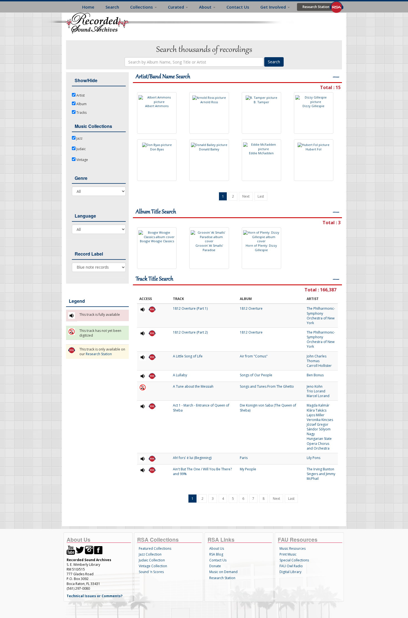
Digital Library (290, 571)
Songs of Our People (256, 375)
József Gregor (317, 424)
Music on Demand (223, 571)
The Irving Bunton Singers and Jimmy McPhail (321, 474)
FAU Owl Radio (291, 566)
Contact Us (237, 7)
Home (88, 7)
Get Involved (273, 7)
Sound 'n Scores (151, 571)
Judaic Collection (152, 560)
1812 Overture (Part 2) (190, 332)
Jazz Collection (150, 554)
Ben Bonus (315, 375)
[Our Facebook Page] (98, 550)
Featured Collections (155, 548)
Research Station (316, 6)
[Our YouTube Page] (71, 550)
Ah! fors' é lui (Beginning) (192, 457)
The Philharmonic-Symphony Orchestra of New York (321, 315)
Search (112, 7)
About (206, 7)
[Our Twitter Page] (80, 550)
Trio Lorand (316, 391)
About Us (216, 548)
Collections (142, 7)
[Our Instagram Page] (89, 550)
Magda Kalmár (318, 405)
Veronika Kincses (320, 419)
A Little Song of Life (188, 356)
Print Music (287, 554)
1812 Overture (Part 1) (190, 308)
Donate (215, 566)
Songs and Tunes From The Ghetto (267, 386)
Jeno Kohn (315, 386)
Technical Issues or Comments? (94, 596)
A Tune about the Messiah (193, 386)
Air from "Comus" (254, 356)
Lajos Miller (315, 415)
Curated (176, 7)
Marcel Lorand (318, 395)
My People (248, 469)
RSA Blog (216, 554)
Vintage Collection (153, 566)
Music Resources (292, 548)
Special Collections (294, 560)
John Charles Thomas (316, 358)
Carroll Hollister (319, 365)
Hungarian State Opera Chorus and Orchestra (319, 443)
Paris (244, 457)
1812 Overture (251, 308)
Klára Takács (316, 410)
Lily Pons (313, 457)
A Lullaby (180, 375)
